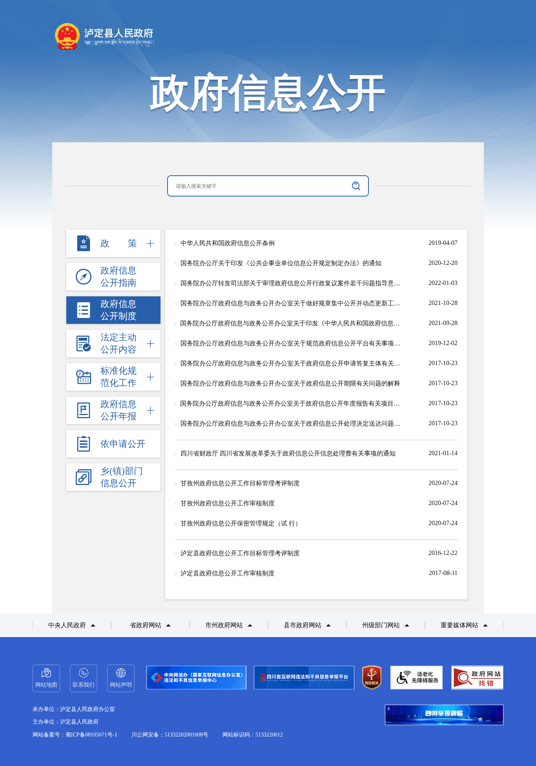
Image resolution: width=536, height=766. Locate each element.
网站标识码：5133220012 (252, 735)
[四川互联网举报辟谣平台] (444, 716)
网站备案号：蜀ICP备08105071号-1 (75, 735)
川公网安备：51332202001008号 (169, 735)
